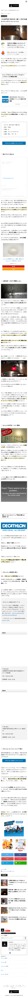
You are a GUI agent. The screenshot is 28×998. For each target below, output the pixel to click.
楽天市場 (13, 266)
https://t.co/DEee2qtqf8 (18, 613)
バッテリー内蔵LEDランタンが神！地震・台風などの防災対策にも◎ (17, 900)
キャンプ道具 (3, 869)
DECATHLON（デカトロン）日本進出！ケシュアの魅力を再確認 (18, 99)
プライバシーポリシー (19, 986)
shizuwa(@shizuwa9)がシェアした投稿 (10, 196)
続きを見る (17, 104)
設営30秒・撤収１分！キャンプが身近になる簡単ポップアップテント (17, 891)
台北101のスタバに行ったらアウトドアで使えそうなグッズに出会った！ (17, 910)
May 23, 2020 (5, 620)
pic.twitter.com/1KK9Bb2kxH (9, 615)
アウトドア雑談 (4, 966)
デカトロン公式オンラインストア (14, 143)
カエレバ (15, 263)
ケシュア (4, 871)
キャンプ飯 (3, 962)
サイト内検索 (4, 935)
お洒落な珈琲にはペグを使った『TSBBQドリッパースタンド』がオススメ (17, 882)
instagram (12, 986)
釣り (2, 970)
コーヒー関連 (8, 871)
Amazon (13, 269)
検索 (25, 938)
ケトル (13, 871)
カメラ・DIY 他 (4, 974)
